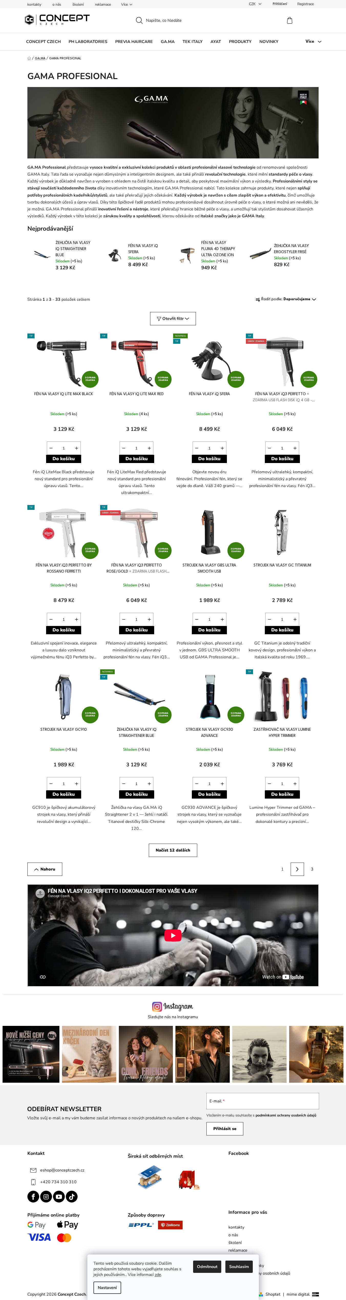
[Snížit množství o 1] (51, 448)
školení (78, 4)
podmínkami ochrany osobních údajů (286, 1115)
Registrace (305, 4)
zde (158, 1274)
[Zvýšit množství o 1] (76, 448)
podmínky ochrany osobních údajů (259, 1273)
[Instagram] (46, 1196)
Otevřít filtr (173, 318)
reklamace (103, 4)
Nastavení (107, 1288)
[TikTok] (72, 1196)
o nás (57, 4)
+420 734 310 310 (58, 1182)
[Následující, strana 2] (297, 869)
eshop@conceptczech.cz (62, 1170)
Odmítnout (207, 1267)
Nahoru (47, 869)
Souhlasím (239, 1267)
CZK (253, 4)
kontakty (34, 4)
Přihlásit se (224, 1129)
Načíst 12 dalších (173, 850)
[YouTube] (59, 1196)
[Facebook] (33, 1196)
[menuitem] (43, 41)
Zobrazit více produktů (171, 280)
